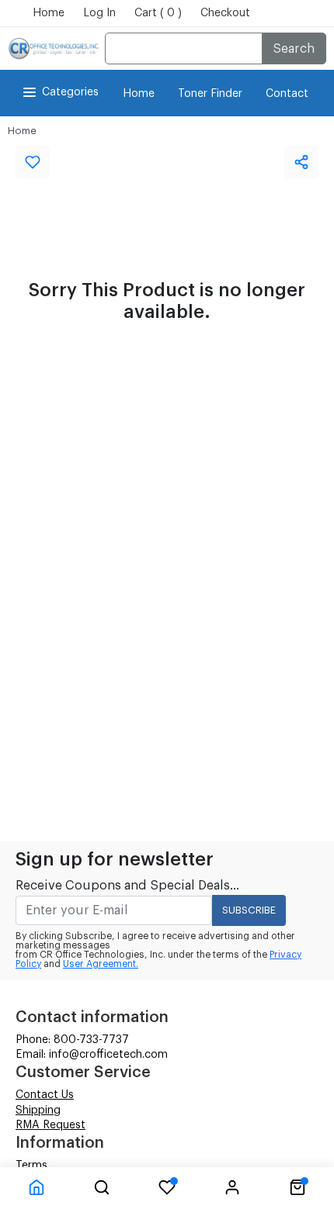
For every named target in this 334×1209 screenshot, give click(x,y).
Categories (70, 92)
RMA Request (50, 1125)
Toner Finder (210, 93)
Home (48, 13)
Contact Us (45, 1095)
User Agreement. (100, 964)
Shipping (38, 1110)
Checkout (225, 13)
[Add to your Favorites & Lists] (33, 162)
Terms (31, 1165)
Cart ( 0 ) (158, 13)
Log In (99, 13)
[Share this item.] (301, 162)
